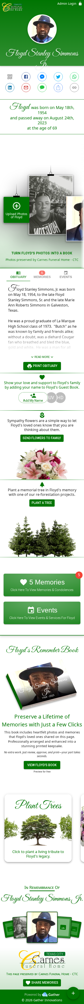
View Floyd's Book (42, 765)
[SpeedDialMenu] (73, 993)
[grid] (42, 208)
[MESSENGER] (42, 76)
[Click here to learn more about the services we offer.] (42, 961)
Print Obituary (44, 366)
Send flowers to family (42, 438)
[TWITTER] (58, 76)
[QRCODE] (9, 76)
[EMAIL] (26, 87)
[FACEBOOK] (26, 76)
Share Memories (44, 982)
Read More (42, 357)
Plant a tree (42, 503)
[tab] (18, 274)
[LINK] (74, 87)
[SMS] (42, 87)
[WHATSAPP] (74, 76)
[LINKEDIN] (9, 87)
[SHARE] (58, 87)
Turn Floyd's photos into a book (42, 253)
